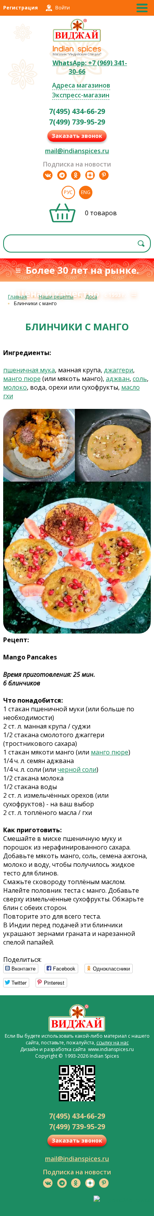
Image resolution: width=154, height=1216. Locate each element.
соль (140, 378)
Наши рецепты (56, 296)
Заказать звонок (77, 135)
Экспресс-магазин (80, 95)
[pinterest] (104, 175)
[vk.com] (48, 175)
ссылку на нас (112, 1042)
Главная (17, 296)
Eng (85, 192)
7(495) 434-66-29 (77, 111)
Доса (91, 296)
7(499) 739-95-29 (77, 121)
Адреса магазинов (81, 85)
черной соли (77, 769)
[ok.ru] (76, 175)
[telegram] (62, 175)
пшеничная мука (29, 370)
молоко (15, 387)
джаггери (118, 370)
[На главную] (77, 40)
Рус (68, 192)
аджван (118, 378)
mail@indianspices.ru (77, 151)
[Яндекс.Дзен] (90, 175)
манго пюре (22, 378)
